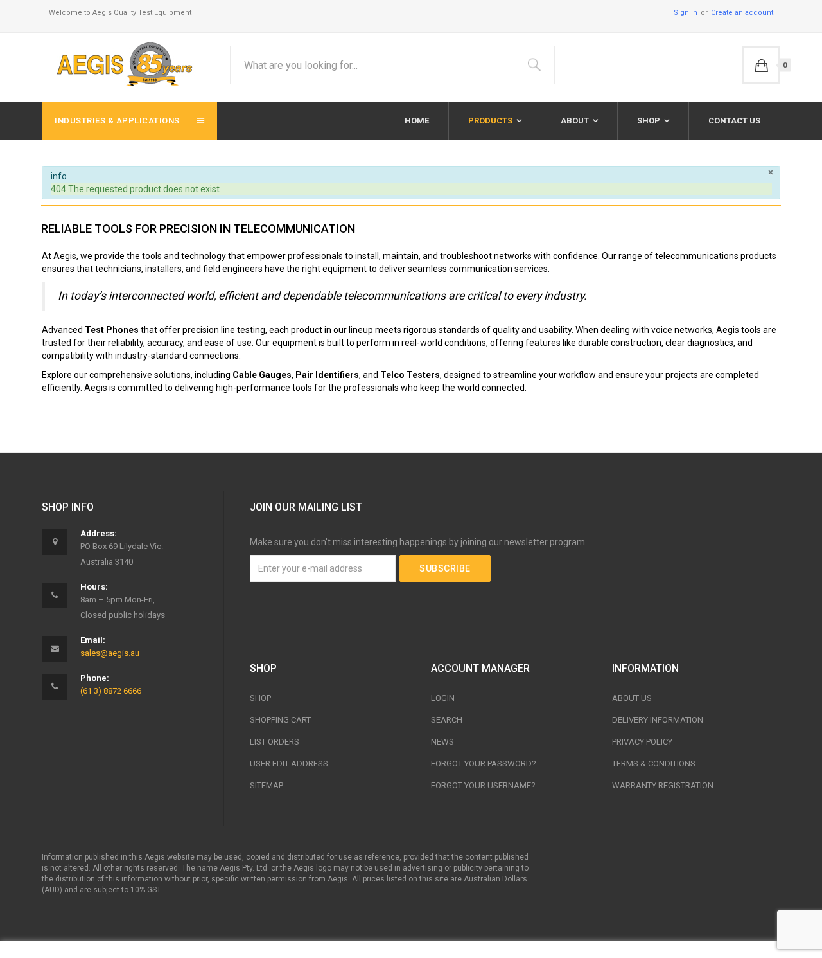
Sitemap (266, 785)
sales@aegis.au (109, 653)
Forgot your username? (483, 785)
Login (443, 698)
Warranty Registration (662, 785)
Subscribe (445, 568)
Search (446, 720)
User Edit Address (289, 763)
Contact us (734, 120)
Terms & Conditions (653, 763)
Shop (648, 120)
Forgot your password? (483, 763)
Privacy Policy (642, 741)
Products (490, 120)
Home (417, 120)
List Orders (274, 741)
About (575, 120)
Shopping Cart (280, 720)
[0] (761, 65)
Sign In (685, 12)
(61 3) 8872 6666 (110, 691)
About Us (632, 698)
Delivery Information (657, 720)
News (442, 741)
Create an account (742, 12)
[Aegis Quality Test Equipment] (122, 62)
